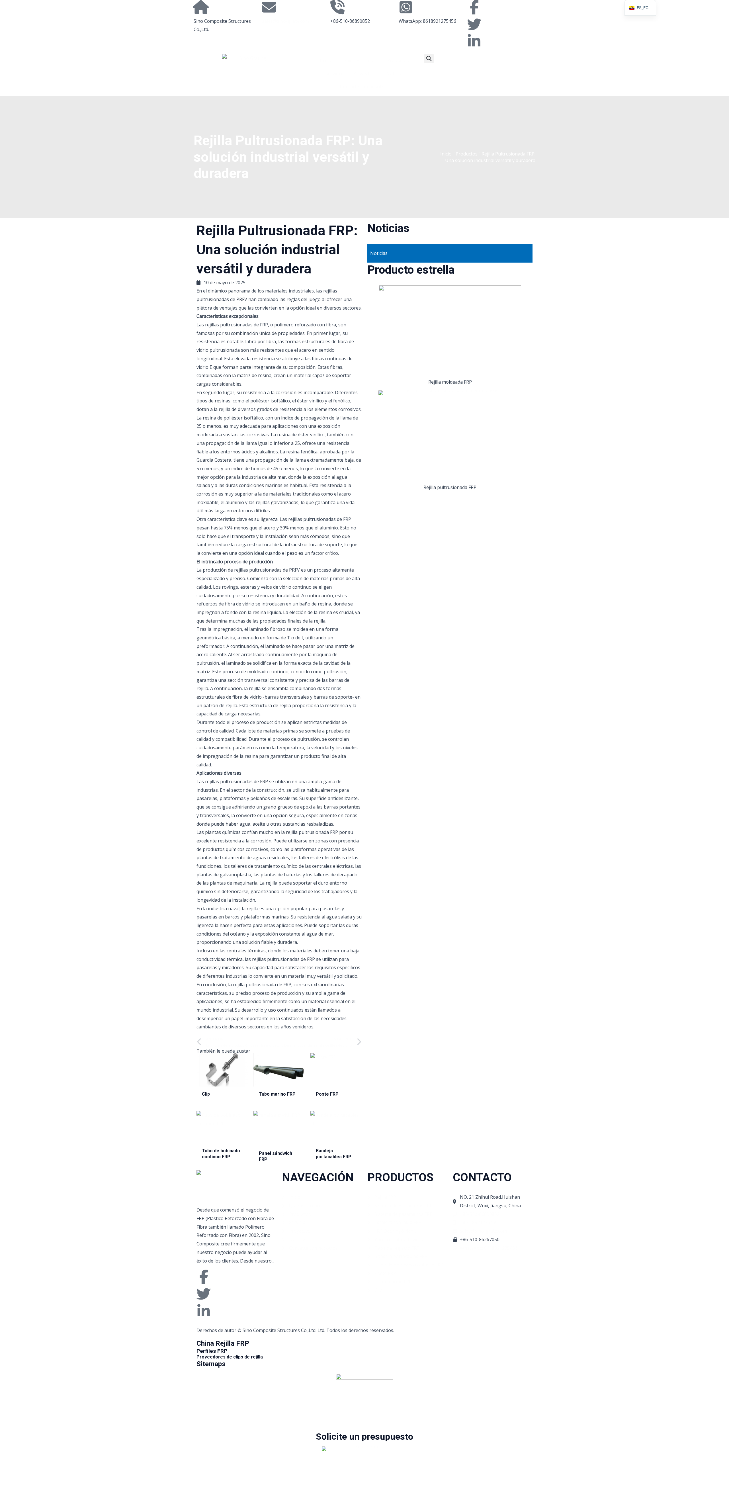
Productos (398, 60)
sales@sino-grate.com (285, 21)
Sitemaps (211, 1364)
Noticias (395, 73)
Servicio (333, 73)
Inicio (325, 60)
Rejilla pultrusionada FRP (449, 487)
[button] (429, 58)
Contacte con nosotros (364, 86)
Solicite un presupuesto (364, 1436)
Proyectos (364, 73)
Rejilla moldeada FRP (450, 382)
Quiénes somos (359, 60)
